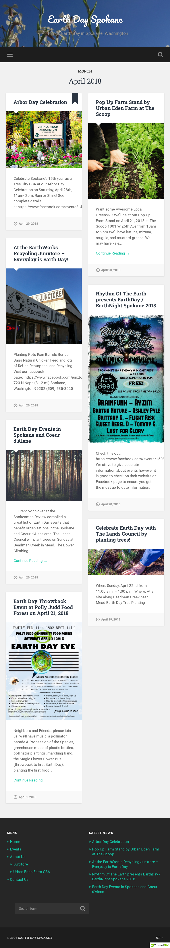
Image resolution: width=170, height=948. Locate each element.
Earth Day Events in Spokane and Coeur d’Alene (37, 434)
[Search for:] (52, 908)
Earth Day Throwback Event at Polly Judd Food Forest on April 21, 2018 (43, 607)
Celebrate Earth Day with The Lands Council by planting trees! (126, 533)
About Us (17, 856)
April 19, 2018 (110, 619)
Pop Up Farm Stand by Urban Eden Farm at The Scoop (125, 108)
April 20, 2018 (28, 224)
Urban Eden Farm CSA (31, 871)
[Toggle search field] (160, 54)
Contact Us (19, 879)
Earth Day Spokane (85, 19)
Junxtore (20, 864)
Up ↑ (159, 937)
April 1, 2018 (27, 797)
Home (15, 841)
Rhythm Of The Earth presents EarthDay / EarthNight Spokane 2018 (126, 299)
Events (15, 849)
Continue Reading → (113, 253)
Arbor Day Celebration (40, 102)
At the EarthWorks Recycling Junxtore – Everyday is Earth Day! (41, 253)
